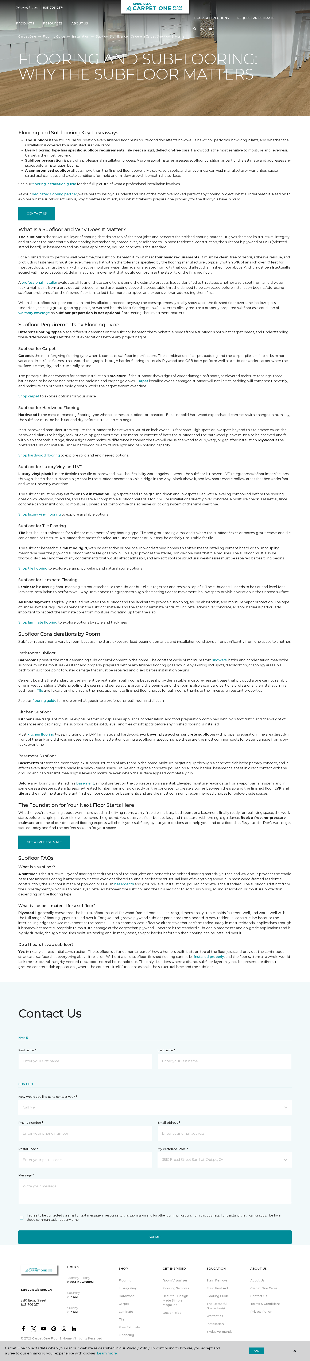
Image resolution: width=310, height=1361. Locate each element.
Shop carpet (28, 396)
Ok (256, 1351)
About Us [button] (79, 23)
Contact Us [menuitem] (258, 1296)
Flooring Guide (54, 36)
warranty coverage (34, 313)
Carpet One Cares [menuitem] (264, 1288)
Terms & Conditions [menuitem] (265, 1304)
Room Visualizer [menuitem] (175, 1280)
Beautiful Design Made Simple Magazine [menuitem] (175, 1300)
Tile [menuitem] (121, 1319)
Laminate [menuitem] (126, 1312)
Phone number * (30, 1122)
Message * (26, 1175)
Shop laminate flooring (37, 622)
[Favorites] (203, 29)
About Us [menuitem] (257, 1280)
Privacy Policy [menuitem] (261, 1312)
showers (219, 660)
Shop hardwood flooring (39, 455)
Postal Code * (28, 1149)
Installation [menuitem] (215, 1324)
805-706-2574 (53, 7)
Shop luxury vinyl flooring (39, 514)
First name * (27, 1050)
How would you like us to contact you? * (47, 1096)
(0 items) (210, 28)
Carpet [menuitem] (124, 1304)
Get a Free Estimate (44, 842)
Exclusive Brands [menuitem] (219, 1332)
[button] (195, 29)
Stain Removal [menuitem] (217, 1280)
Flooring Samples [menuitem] (176, 1288)
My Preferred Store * (173, 1149)
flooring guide (44, 701)
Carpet (142, 381)
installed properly (209, 957)
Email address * (169, 1122)
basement (85, 783)
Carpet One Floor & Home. (52, 1338)
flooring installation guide (54, 184)
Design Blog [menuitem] (172, 1313)
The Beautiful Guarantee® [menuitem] (216, 1306)
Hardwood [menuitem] (127, 1296)
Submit (155, 1237)
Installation (80, 36)
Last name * (166, 1050)
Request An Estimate (255, 18)
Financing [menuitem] (126, 1335)
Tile (40, 691)
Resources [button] (53, 23)
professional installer (39, 283)
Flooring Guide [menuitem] (217, 1296)
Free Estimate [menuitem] (129, 1327)
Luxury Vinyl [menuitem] (128, 1288)
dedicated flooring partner (54, 194)
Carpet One (27, 36)
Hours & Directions (211, 18)
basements (124, 884)
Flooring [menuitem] (125, 1280)
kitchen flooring (40, 734)
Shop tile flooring (32, 568)
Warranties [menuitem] (214, 1316)
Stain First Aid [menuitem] (217, 1288)
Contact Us (37, 213)
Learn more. (107, 1353)
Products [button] (25, 23)
